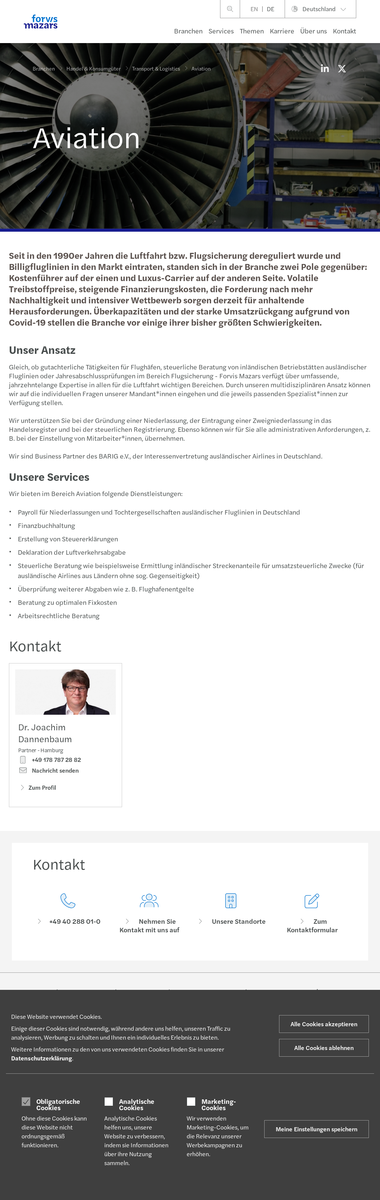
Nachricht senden (54, 770)
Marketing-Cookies (219, 1104)
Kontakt (344, 30)
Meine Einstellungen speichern (316, 1129)
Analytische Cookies (136, 1104)
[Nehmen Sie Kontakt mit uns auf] (149, 913)
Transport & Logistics (156, 68)
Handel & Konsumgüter (93, 68)
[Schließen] (372, 28)
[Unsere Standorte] (231, 913)
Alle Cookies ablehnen (324, 1047)
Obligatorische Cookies (58, 1104)
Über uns (313, 30)
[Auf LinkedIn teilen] (324, 68)
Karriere (282, 30)
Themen (252, 30)
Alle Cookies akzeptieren (324, 1024)
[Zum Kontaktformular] (312, 913)
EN (254, 8)
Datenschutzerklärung (41, 1058)
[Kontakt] (68, 913)
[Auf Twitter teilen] (341, 68)
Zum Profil (42, 787)
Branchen (188, 30)
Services (221, 30)
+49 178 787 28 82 (55, 760)
